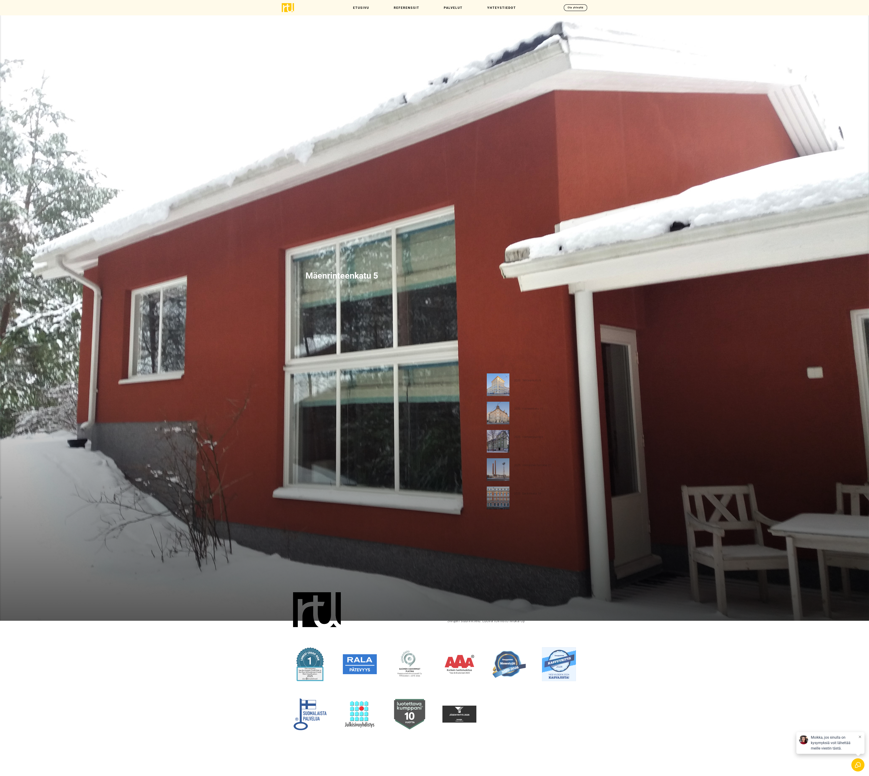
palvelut (453, 8)
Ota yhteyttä (575, 7)
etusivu (361, 8)
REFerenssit (406, 8)
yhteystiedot (501, 8)
